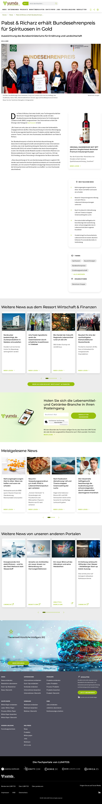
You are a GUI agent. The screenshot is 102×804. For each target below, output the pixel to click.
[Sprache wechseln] (97, 10)
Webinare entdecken (31, 705)
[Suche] (56, 3)
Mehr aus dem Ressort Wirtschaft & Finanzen (51, 384)
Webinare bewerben (30, 708)
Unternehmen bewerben (32, 690)
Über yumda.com (37, 786)
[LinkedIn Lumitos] (99, 792)
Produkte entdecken (53, 680)
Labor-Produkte (52, 683)
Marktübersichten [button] (36, 9)
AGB (13, 792)
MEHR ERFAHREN (18, 663)
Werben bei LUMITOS (8, 786)
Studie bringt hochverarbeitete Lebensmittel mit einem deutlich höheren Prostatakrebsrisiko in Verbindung (86, 238)
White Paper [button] (50, 9)
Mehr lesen (48, 435)
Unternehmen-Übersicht (32, 693)
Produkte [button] (24, 9)
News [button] (4, 9)
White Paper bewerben (9, 714)
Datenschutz (23, 792)
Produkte (27, 732)
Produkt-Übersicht (53, 693)
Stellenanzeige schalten (55, 711)
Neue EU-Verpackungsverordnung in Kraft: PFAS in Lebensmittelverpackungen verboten (86, 201)
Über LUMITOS (24, 786)
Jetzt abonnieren (87, 692)
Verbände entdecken (31, 687)
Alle (25, 3)
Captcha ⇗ (64, 424)
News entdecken (6, 680)
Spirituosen (32, 123)
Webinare (27, 742)
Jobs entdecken (52, 705)
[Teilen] (94, 10)
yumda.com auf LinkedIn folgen (88, 697)
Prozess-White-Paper (8, 711)
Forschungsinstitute (8, 729)
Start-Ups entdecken (31, 683)
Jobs (25, 739)
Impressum (5, 792)
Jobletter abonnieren (54, 708)
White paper (28, 735)
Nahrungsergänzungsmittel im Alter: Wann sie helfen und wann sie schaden (86, 189)
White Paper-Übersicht (9, 717)
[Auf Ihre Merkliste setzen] (90, 10)
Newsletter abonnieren (83, 416)
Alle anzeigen (79, 274)
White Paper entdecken (9, 705)
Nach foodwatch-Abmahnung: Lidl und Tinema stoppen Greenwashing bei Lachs (85, 212)
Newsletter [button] (81, 9)
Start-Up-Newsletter (8, 687)
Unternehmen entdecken (32, 680)
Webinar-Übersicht (30, 711)
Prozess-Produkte (53, 687)
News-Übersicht (6, 690)
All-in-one (27, 745)
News (26, 729)
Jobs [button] (58, 9)
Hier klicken (58, 422)
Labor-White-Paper (7, 708)
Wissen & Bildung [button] (68, 9)
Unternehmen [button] (13, 9)
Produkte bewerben (53, 690)
